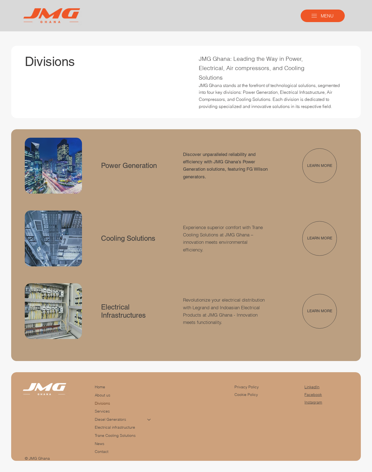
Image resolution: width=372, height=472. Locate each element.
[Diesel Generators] (149, 420)
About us (102, 395)
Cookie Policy (246, 394)
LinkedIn (311, 386)
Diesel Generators (110, 419)
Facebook (313, 394)
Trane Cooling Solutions (115, 435)
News (99, 443)
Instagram (313, 402)
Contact (101, 451)
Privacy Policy (246, 386)
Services (102, 411)
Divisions (102, 403)
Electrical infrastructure (115, 427)
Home (100, 386)
